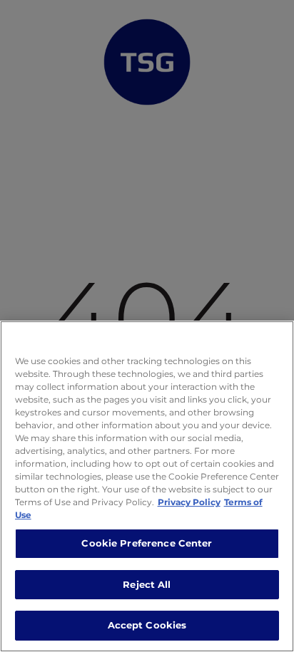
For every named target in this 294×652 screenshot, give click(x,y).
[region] (147, 486)
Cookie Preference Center (146, 543)
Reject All (147, 584)
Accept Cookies (147, 625)
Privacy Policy (189, 502)
